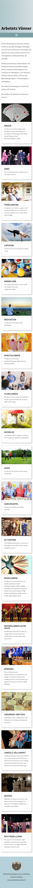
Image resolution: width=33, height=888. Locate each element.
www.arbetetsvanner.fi (16, 880)
